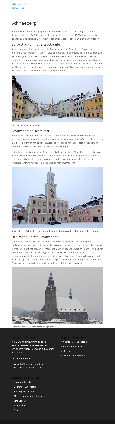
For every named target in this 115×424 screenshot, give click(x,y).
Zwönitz (17, 410)
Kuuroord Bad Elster (73, 346)
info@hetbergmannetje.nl (31, 363)
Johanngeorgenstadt (24, 391)
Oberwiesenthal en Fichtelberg (29, 396)
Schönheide (19, 405)
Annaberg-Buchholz (24, 382)
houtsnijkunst (67, 63)
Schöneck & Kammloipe (75, 355)
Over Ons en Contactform (31, 367)
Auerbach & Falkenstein (75, 341)
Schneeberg (20, 400)
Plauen (66, 351)
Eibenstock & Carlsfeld (25, 386)
